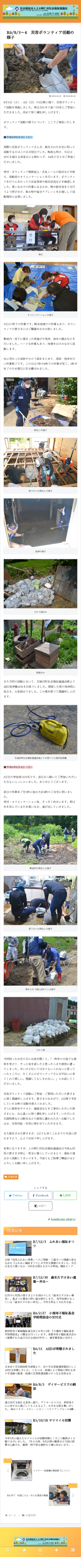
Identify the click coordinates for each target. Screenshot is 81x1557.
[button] (72, 804)
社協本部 (12, 1177)
